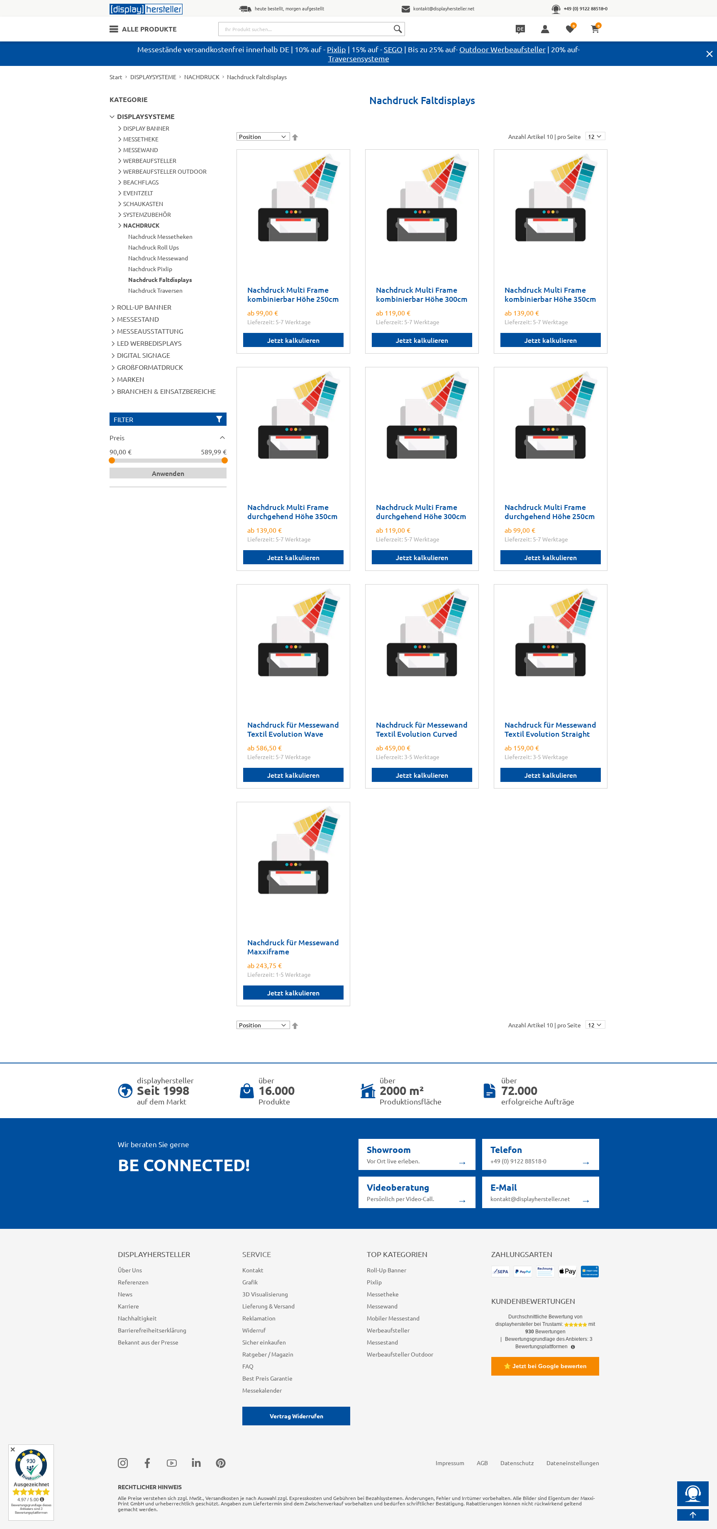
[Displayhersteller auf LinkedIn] (196, 1463)
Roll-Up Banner (386, 1270)
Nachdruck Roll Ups (153, 247)
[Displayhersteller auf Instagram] (123, 1463)
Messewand (382, 1306)
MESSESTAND (138, 319)
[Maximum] (225, 460)
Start (116, 76)
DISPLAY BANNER (146, 128)
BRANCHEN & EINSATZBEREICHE (166, 391)
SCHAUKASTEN (143, 203)
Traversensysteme (358, 58)
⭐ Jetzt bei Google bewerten (545, 1366)
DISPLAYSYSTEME (153, 76)
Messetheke (383, 1294)
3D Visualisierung (265, 1294)
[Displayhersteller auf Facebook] (147, 1463)
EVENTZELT (138, 193)
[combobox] (311, 29)
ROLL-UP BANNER (144, 307)
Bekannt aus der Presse (148, 1342)
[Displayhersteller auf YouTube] (172, 1463)
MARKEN (130, 379)
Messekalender (262, 1390)
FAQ (248, 1366)
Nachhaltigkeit (137, 1318)
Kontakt (252, 1270)
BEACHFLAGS (141, 182)
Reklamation (259, 1318)
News (125, 1294)
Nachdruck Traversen (155, 290)
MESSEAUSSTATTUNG (150, 331)
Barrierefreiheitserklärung (152, 1330)
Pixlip (336, 49)
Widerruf (254, 1330)
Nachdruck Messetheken (160, 236)
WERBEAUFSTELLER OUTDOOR (165, 171)
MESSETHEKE (141, 139)
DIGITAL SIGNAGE (143, 355)
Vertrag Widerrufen (296, 1416)
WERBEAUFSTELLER (149, 160)
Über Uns (130, 1270)
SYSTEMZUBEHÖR (147, 214)
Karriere (128, 1306)
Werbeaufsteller (388, 1330)
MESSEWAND (140, 149)
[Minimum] (112, 460)
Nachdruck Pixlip (150, 268)
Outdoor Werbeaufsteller (502, 49)
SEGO (393, 49)
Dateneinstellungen (572, 1462)
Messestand (382, 1342)
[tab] (168, 437)
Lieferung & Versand (268, 1306)
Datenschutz (517, 1462)
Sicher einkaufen (264, 1342)
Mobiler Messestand (393, 1318)
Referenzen (133, 1282)
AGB (482, 1462)
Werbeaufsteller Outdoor (400, 1354)
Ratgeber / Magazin (267, 1354)
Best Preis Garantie (267, 1378)
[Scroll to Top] (693, 1515)
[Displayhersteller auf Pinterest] (221, 1463)
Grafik (250, 1282)
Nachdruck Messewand (158, 258)
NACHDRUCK (201, 76)
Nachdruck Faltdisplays (160, 279)
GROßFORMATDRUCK (150, 367)
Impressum (450, 1462)
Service (256, 1254)
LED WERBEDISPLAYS (149, 343)
